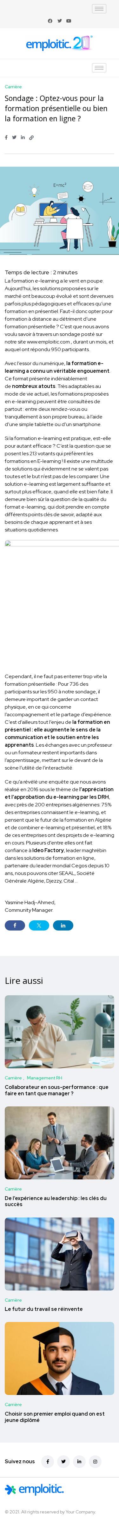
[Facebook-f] (47, 1461)
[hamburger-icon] (99, 8)
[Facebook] (50, 21)
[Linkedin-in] (79, 1461)
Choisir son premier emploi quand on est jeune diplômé (55, 1417)
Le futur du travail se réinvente (44, 1309)
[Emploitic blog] (51, 1490)
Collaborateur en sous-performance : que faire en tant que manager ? (57, 1090)
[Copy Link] (31, 137)
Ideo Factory (48, 850)
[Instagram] (95, 1461)
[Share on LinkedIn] (63, 925)
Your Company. (81, 1512)
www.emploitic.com (48, 341)
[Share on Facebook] (15, 925)
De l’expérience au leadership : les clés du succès (56, 1201)
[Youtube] (69, 21)
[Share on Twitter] (39, 925)
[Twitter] (59, 21)
